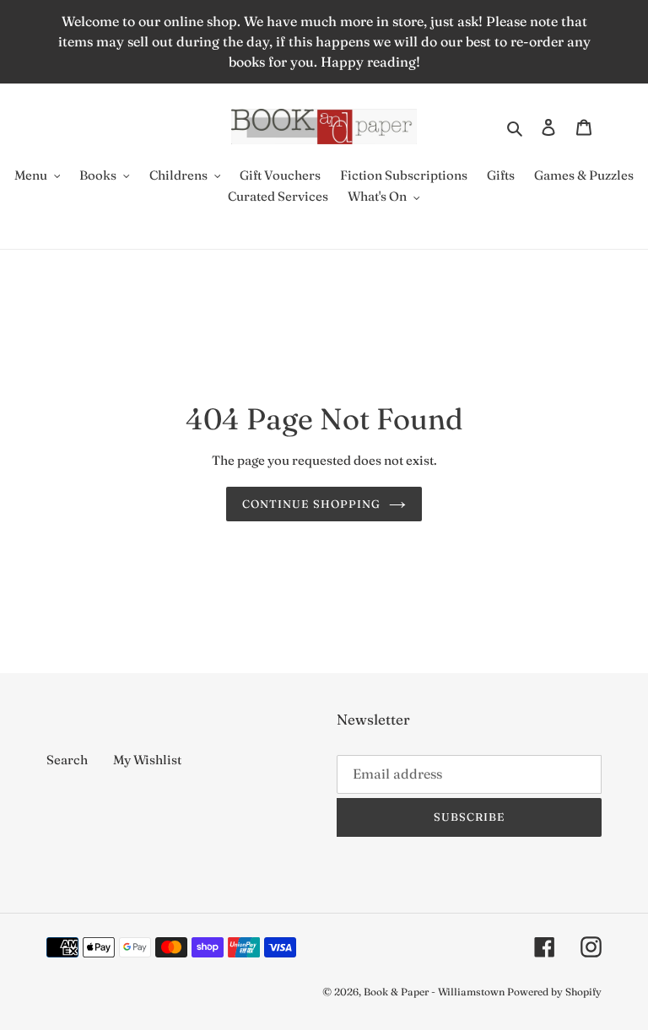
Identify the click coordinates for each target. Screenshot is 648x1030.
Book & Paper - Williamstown (434, 991)
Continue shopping (311, 503)
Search (67, 760)
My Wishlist (147, 760)
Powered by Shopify (554, 991)
